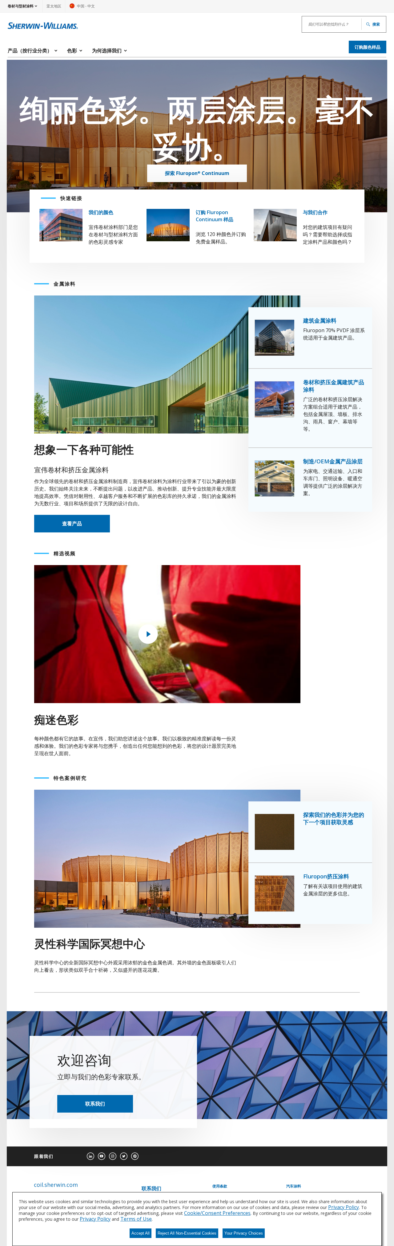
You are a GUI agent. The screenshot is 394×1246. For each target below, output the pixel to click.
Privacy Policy (343, 1207)
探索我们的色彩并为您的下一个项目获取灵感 (333, 818)
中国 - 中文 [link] (82, 7)
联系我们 (95, 1103)
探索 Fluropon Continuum (197, 173)
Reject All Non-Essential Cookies (187, 1233)
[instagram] (112, 1156)
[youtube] (101, 1156)
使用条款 (219, 1186)
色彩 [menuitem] (72, 50)
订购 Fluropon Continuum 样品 (214, 216)
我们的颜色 (101, 212)
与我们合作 (315, 212)
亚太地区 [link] (53, 6)
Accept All (140, 1233)
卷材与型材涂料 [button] (21, 6)
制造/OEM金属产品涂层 (333, 461)
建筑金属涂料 (319, 320)
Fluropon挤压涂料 (326, 876)
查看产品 (72, 523)
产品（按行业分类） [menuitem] (30, 50)
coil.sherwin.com (56, 1184)
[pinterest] (135, 1156)
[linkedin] (90, 1156)
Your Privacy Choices (243, 1233)
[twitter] (123, 1156)
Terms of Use (136, 1218)
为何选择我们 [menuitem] (107, 50)
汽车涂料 (293, 1186)
